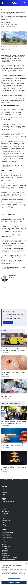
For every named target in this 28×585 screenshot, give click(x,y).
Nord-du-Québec (6, 546)
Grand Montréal (5, 541)
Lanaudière (4, 542)
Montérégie (4, 551)
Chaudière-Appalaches (7, 537)
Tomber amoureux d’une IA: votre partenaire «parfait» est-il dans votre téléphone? (13, 444)
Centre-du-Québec (6, 535)
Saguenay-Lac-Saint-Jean (8, 559)
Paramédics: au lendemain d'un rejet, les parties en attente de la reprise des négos (13, 349)
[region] (14, 573)
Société (3, 522)
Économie (4, 509)
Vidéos (3, 494)
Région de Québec (6, 555)
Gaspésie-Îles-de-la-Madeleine (9, 557)
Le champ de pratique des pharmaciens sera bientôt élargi (12, 395)
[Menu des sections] (2, 2)
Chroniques (4, 492)
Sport (3, 524)
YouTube (4, 498)
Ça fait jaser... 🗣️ (8, 311)
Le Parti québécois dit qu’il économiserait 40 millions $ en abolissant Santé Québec (13, 422)
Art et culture (5, 508)
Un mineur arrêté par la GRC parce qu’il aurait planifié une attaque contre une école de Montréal (13, 468)
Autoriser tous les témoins (14, 582)
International (5, 513)
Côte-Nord (4, 548)
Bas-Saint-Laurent (6, 534)
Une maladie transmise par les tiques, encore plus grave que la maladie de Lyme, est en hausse (13, 373)
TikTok (3, 499)
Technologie (5, 525)
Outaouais (4, 553)
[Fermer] (26, 563)
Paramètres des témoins (8, 501)
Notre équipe (5, 489)
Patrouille (4, 516)
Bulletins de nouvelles (7, 490)
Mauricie (4, 544)
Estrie (3, 539)
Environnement (5, 511)
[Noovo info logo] (14, 3)
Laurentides (5, 550)
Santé (3, 9)
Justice (3, 515)
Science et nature (6, 520)
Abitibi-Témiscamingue (7, 532)
